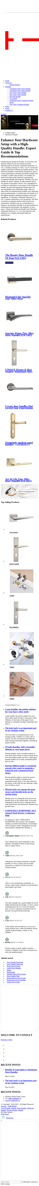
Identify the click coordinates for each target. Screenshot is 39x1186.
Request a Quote (6, 1040)
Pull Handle (11, 972)
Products (8, 87)
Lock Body (13, 98)
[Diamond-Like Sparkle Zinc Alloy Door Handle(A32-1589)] (19, 294)
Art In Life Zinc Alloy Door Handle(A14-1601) (18, 480)
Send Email (5, 1114)
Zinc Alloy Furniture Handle (19, 104)
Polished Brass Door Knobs (16, 974)
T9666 (12, 667)
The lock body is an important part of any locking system (21, 729)
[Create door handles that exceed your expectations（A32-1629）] (19, 403)
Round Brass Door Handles (16, 980)
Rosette (13, 1108)
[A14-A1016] (22, 529)
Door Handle (21, 1108)
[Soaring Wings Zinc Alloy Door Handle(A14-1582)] (19, 330)
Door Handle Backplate (15, 962)
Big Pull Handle (15, 97)
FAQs (7, 108)
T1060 (12, 596)
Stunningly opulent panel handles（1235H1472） (19, 443)
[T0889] (22, 696)
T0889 (12, 699)
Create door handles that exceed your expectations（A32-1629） (19, 408)
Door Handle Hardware (15, 964)
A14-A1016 (14, 532)
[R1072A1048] (22, 561)
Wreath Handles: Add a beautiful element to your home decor (20, 748)
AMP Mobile (12, 1106)
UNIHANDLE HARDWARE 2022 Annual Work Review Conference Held (20, 813)
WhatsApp (9, 1118)
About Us (8, 83)
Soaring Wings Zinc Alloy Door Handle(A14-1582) (19, 334)
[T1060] (22, 593)
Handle (20, 1110)
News (7, 106)
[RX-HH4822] (22, 624)
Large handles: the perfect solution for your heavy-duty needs (20, 710)
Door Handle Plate (13, 976)
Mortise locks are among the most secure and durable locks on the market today (20, 791)
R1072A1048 (14, 564)
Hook (11, 102)
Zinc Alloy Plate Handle (18, 95)
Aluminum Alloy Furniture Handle (21, 100)
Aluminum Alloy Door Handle (20, 89)
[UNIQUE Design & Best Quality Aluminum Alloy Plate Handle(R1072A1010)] (19, 367)
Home (7, 81)
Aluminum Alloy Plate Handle (20, 91)
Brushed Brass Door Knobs (16, 978)
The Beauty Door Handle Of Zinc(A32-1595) (19, 256)
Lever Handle (5, 1108)
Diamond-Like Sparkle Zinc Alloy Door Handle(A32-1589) (18, 298)
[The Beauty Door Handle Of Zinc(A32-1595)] (19, 251)
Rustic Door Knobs (13, 966)
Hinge (9, 970)
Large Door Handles (14, 968)
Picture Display (15, 85)
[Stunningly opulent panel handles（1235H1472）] (19, 440)
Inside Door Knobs (13, 982)
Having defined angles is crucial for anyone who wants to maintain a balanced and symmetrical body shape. (20, 769)
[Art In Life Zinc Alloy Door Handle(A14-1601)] (19, 476)
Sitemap (3, 1106)
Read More (9, 263)
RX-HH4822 (14, 627)
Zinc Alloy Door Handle (18, 93)
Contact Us (9, 110)
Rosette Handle (12, 1110)
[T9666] (22, 664)
